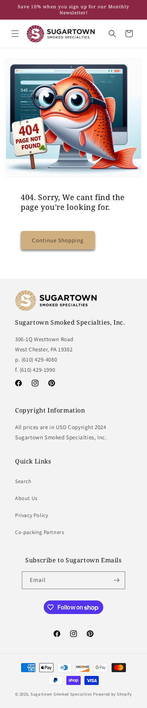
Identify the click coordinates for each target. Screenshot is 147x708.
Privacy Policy (31, 515)
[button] (15, 33)
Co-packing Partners (39, 532)
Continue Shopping (58, 240)
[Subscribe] (116, 580)
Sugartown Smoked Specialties (61, 694)
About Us (26, 498)
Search (23, 481)
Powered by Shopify (112, 694)
